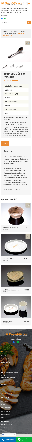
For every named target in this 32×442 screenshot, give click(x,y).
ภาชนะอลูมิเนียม (5, 411)
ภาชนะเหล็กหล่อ (5, 414)
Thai (5, 434)
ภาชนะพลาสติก (5, 421)
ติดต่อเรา (3, 375)
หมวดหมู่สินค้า (5, 359)
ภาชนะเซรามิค (5, 401)
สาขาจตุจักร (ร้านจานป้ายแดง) (9, 381)
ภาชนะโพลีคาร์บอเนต (7, 424)
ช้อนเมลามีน (19, 124)
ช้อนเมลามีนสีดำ (11, 33)
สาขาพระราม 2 (5, 384)
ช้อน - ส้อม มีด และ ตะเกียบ (14, 123)
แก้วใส (3, 404)
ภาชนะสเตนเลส (5, 408)
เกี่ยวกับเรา (4, 369)
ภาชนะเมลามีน (14, 31)
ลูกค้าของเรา (4, 365)
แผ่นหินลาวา (4, 428)
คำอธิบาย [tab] (5, 143)
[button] (28, 44)
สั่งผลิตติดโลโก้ (5, 362)
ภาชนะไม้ (3, 418)
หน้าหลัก (5, 31)
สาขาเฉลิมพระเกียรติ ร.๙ (8, 378)
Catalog (3, 355)
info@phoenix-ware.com (13, 12)
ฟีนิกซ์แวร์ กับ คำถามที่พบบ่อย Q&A (11, 372)
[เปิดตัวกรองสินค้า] (25, 3)
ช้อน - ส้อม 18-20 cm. (16, 122)
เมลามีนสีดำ (6, 120)
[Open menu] (29, 3)
